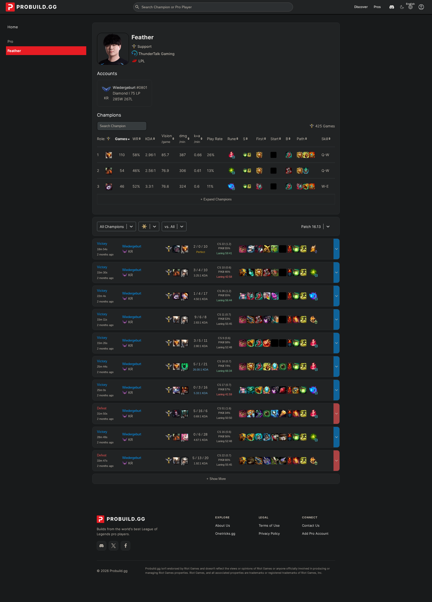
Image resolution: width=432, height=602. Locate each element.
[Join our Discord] (101, 545)
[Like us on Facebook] (125, 545)
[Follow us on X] (113, 545)
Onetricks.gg (225, 533)
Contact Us (311, 525)
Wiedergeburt (131, 246)
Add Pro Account (315, 533)
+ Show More (216, 479)
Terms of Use (269, 525)
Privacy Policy (269, 533)
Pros (377, 7)
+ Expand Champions (216, 199)
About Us (222, 525)
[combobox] (100, 226)
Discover (361, 7)
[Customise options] (421, 7)
